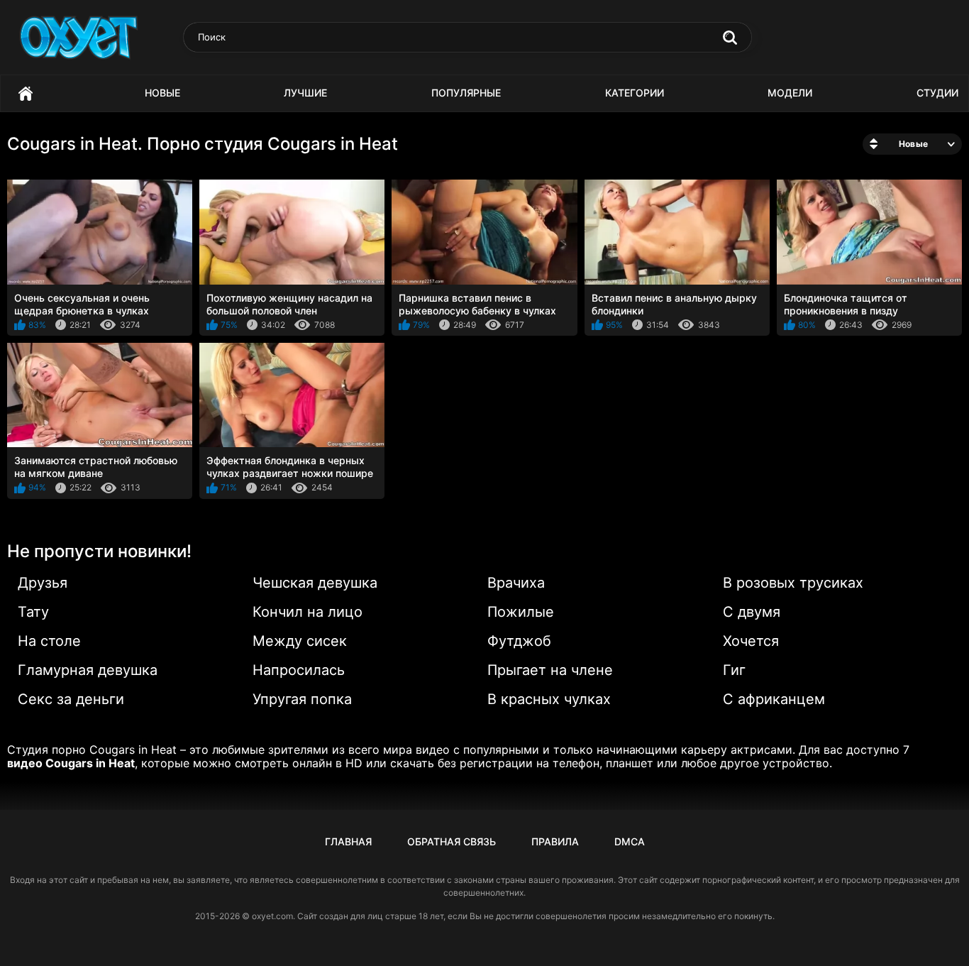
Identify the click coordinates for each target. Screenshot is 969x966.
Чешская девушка (315, 582)
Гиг (734, 670)
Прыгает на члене (550, 670)
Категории (634, 93)
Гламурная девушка (87, 670)
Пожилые (520, 611)
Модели (790, 93)
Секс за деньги (71, 699)
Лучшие (305, 93)
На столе (49, 640)
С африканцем (774, 699)
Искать (730, 38)
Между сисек (300, 640)
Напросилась (299, 670)
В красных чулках (549, 699)
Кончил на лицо (307, 611)
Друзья (42, 582)
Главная (25, 93)
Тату (33, 611)
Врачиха (516, 582)
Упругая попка (302, 699)
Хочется (751, 640)
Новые (162, 93)
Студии (937, 93)
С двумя (751, 611)
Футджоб (519, 640)
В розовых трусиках (793, 582)
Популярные (466, 93)
